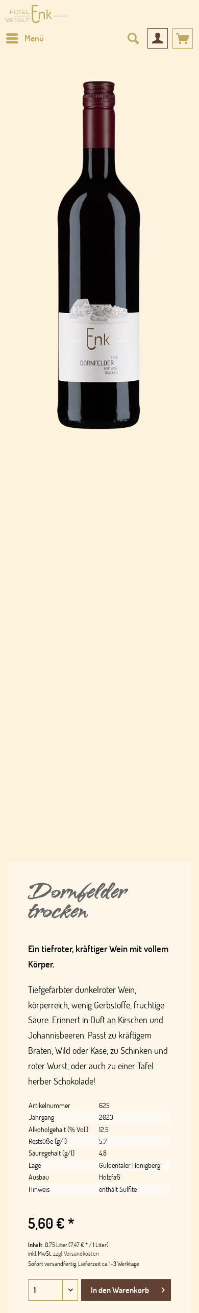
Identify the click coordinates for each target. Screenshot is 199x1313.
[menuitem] (24, 38)
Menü (34, 38)
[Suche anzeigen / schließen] (132, 38)
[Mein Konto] (157, 38)
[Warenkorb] (182, 38)
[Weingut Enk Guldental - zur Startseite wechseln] (36, 14)
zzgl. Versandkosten (76, 1253)
